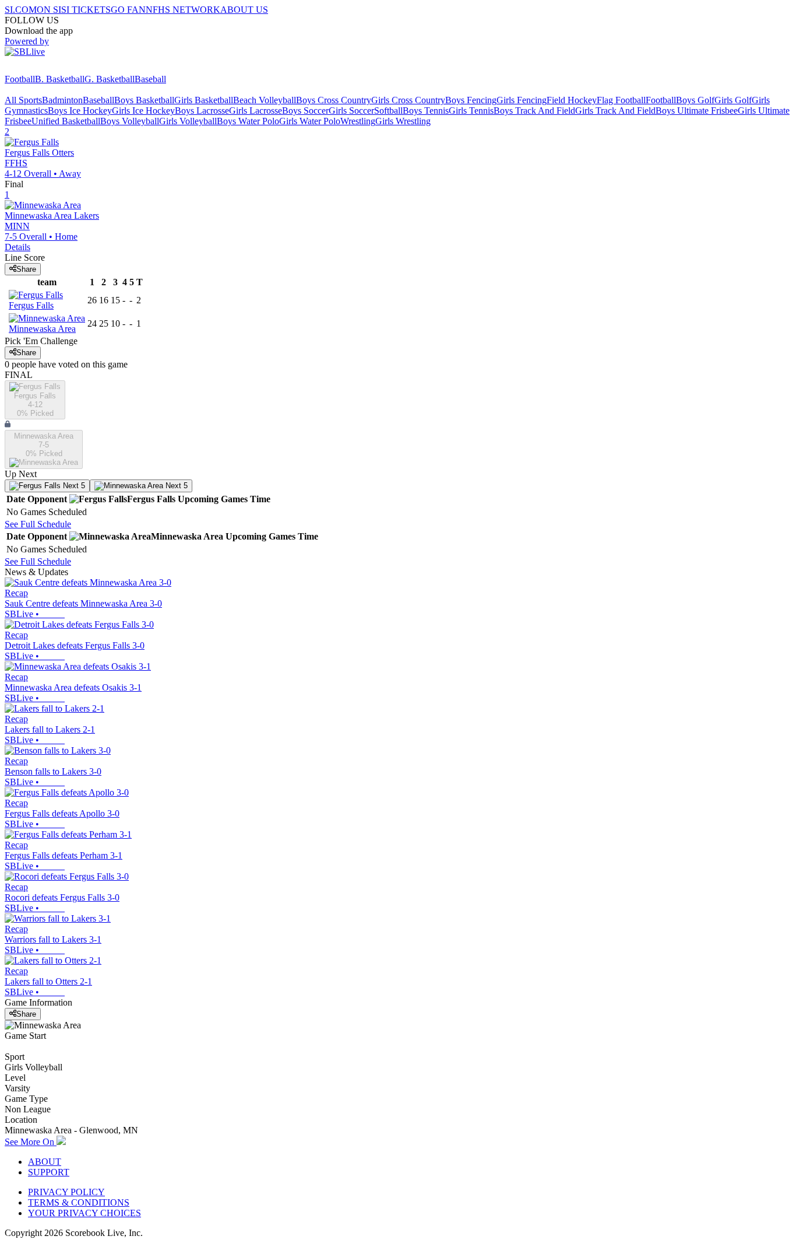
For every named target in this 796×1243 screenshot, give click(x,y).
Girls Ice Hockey (143, 110)
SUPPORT (48, 1172)
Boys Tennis (426, 110)
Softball (388, 110)
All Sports (23, 100)
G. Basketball (109, 79)
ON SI (49, 10)
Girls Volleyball (188, 121)
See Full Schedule (38, 524)
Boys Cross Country (333, 100)
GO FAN (128, 10)
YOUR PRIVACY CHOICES (84, 1213)
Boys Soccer (305, 110)
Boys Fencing (470, 100)
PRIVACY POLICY (66, 1192)
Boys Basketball (144, 100)
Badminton (62, 100)
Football (20, 79)
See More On (31, 1142)
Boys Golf (695, 100)
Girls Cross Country (408, 100)
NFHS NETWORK (183, 10)
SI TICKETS (86, 10)
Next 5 (73, 485)
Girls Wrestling (403, 121)
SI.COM (21, 10)
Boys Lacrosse (202, 110)
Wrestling (357, 121)
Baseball (150, 79)
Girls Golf (733, 100)
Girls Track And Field (615, 110)
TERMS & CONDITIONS (78, 1202)
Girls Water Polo (309, 121)
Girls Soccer (351, 110)
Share (26, 269)
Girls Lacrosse (255, 110)
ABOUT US (244, 10)
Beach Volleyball (264, 100)
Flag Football (621, 100)
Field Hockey (572, 100)
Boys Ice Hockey (80, 110)
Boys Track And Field (534, 110)
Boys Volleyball (129, 121)
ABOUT (44, 1162)
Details (17, 247)
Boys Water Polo (248, 121)
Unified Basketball (65, 121)
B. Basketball (59, 79)
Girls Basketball (203, 100)
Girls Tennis (471, 110)
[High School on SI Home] (49, 68)
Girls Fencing (521, 100)
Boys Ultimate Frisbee (697, 110)
